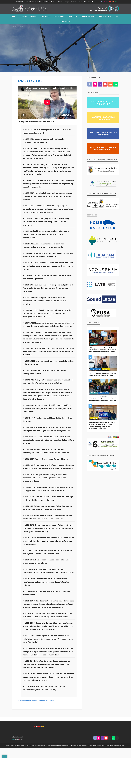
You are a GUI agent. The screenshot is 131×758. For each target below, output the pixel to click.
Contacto (74, 2)
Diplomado (58, 17)
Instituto (72, 17)
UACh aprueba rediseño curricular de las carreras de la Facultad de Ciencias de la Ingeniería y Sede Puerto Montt (102, 350)
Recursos (64, 22)
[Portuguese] (41, 726)
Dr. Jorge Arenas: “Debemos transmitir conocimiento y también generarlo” (102, 374)
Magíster (45, 17)
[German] (39, 726)
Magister (106, 369)
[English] (34, 726)
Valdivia (60, 2)
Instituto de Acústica (54, 746)
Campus (53, 2)
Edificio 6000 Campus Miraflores (71, 746)
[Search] (117, 16)
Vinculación (104, 17)
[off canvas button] (13, 16)
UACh (39, 2)
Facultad (46, 2)
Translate (91, 2)
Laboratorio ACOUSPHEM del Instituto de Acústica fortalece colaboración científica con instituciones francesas (102, 399)
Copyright (82, 2)
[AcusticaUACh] (29, 8)
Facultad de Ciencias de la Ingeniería (35, 746)
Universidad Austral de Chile (14, 746)
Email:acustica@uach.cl (113, 746)
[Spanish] (43, 726)
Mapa (67, 2)
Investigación (88, 17)
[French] (37, 726)
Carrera (33, 17)
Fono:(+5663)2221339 (98, 746)
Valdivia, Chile (86, 746)
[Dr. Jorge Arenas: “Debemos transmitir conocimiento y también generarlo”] (103, 363)
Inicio (24, 17)
